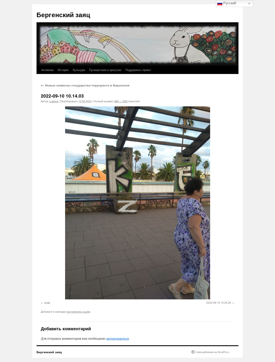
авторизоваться (117, 338)
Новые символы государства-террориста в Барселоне (85, 85)
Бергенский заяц (63, 14)
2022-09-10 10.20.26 (218, 302)
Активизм (47, 70)
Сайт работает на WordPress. (213, 352)
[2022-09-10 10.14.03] (137, 202)
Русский (229, 3)
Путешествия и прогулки (105, 70)
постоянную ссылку (78, 311)
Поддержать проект (138, 70)
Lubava (53, 101)
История (63, 70)
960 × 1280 (121, 101)
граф (47, 302)
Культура (79, 70)
